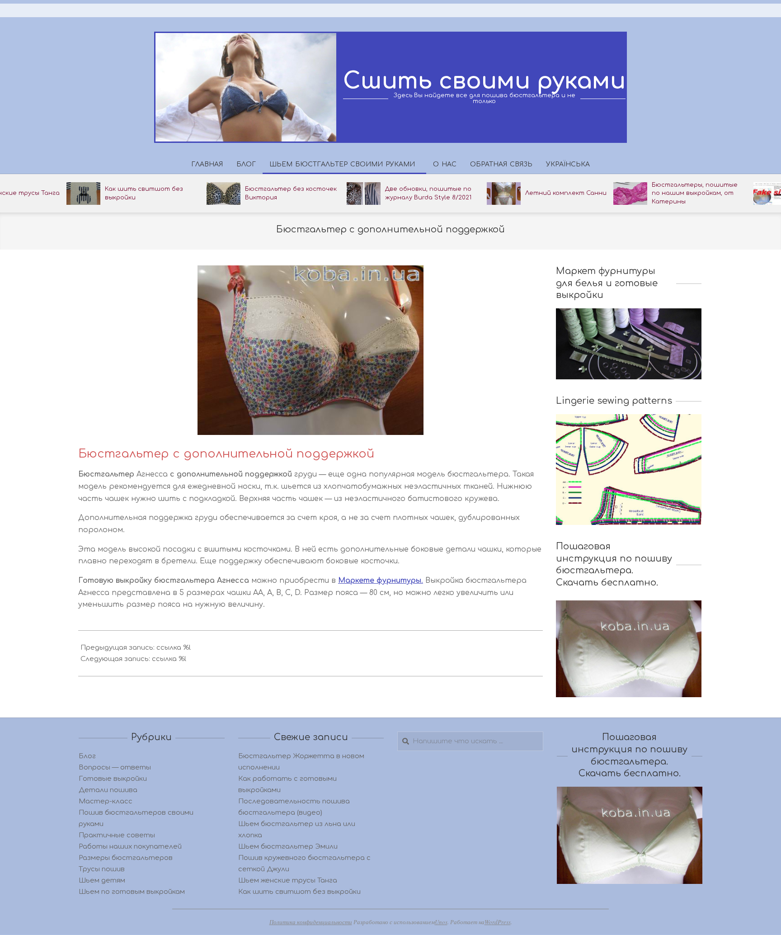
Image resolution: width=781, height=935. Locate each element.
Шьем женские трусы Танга (287, 880)
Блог (87, 756)
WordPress (498, 922)
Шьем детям (102, 880)
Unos (441, 922)
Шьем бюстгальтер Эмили (288, 846)
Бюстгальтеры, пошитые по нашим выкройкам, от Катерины (695, 193)
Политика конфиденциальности (310, 922)
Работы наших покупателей (130, 846)
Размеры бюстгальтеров (126, 858)
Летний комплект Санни (566, 193)
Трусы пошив (102, 869)
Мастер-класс (105, 801)
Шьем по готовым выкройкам (132, 892)
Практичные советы (117, 835)
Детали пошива (108, 790)
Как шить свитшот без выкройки (299, 892)
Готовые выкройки (113, 779)
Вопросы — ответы (115, 767)
